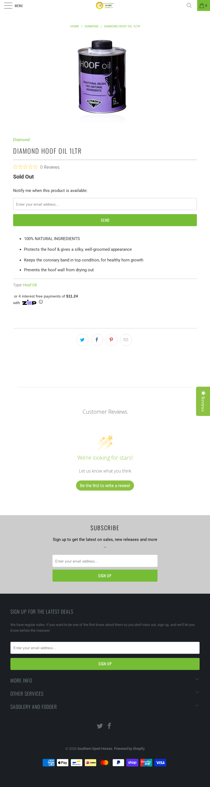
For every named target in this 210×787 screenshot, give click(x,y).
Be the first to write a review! (105, 485)
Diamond (21, 139)
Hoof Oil (30, 285)
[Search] (191, 5)
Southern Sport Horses (94, 749)
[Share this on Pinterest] (112, 340)
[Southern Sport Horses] (105, 5)
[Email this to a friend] (126, 340)
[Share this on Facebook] (97, 340)
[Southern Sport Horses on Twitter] (100, 726)
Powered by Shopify (129, 749)
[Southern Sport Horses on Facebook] (110, 726)
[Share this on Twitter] (83, 340)
